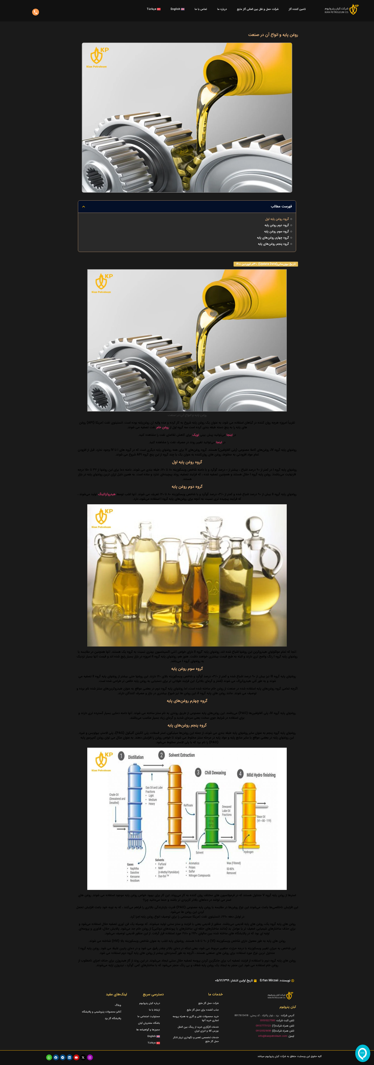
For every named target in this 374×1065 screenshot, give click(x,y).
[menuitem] (177, 9)
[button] (83, 206)
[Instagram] (90, 1057)
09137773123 (263, 1026)
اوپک (195, 434)
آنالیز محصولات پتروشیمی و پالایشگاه (101, 1012)
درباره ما (222, 9)
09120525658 (263, 1031)
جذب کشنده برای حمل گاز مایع (203, 1010)
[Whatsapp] (49, 1057)
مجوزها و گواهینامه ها (148, 1030)
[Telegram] (63, 1057)
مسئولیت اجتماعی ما (149, 1016)
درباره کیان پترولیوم (149, 1003)
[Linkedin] (69, 1057)
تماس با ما (201, 9)
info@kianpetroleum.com (272, 1036)
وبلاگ (118, 1005)
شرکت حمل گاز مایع (208, 1003)
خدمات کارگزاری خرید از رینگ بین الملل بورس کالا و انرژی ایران (198, 1029)
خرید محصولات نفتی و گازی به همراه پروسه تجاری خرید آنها (196, 1018)
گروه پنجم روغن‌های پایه (273, 244)
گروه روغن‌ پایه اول (277, 219)
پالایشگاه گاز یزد (113, 1018)
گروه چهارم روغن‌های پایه (273, 237)
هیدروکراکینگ (107, 494)
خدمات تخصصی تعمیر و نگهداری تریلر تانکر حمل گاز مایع (196, 1039)
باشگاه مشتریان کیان (149, 1023)
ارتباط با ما (154, 1010)
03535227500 (267, 1021)
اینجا (229, 434)
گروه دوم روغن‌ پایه (277, 225)
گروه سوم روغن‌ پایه (276, 231)
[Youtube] (76, 1057)
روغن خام (162, 427)
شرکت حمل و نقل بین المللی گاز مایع (258, 9)
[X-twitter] (83, 1057)
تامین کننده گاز (297, 9)
